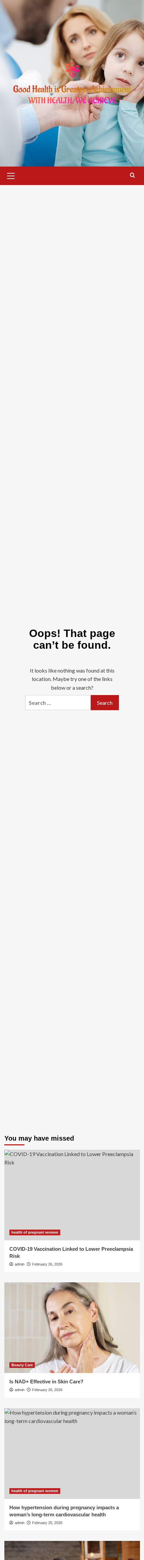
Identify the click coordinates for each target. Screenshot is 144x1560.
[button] (11, 175)
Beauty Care (22, 1365)
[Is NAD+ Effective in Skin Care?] (72, 1327)
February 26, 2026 (47, 1264)
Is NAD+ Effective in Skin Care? (46, 1381)
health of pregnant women (34, 1232)
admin (19, 1264)
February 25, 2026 (47, 1523)
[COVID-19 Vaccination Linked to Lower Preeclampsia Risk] (72, 1195)
